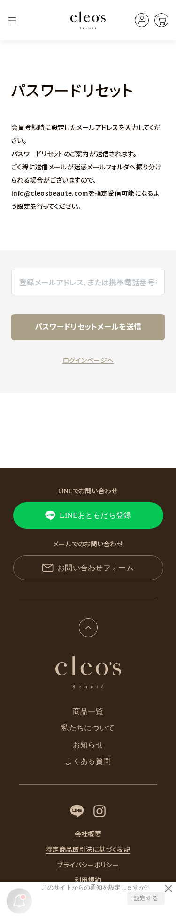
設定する (146, 898)
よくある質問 (88, 761)
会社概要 (88, 834)
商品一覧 (88, 711)
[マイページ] (142, 20)
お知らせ (88, 745)
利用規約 (88, 880)
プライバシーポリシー (88, 865)
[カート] (161, 20)
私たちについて (88, 728)
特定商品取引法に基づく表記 (88, 849)
